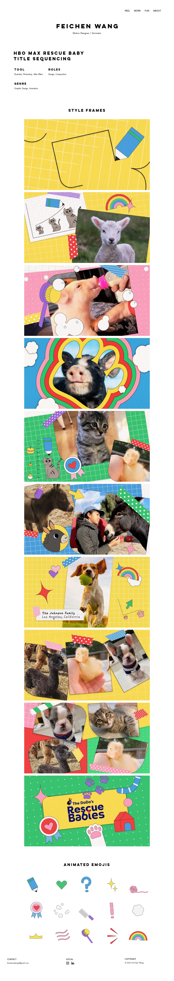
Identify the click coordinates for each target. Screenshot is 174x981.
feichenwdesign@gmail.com (18, 963)
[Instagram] (68, 963)
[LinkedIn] (73, 963)
